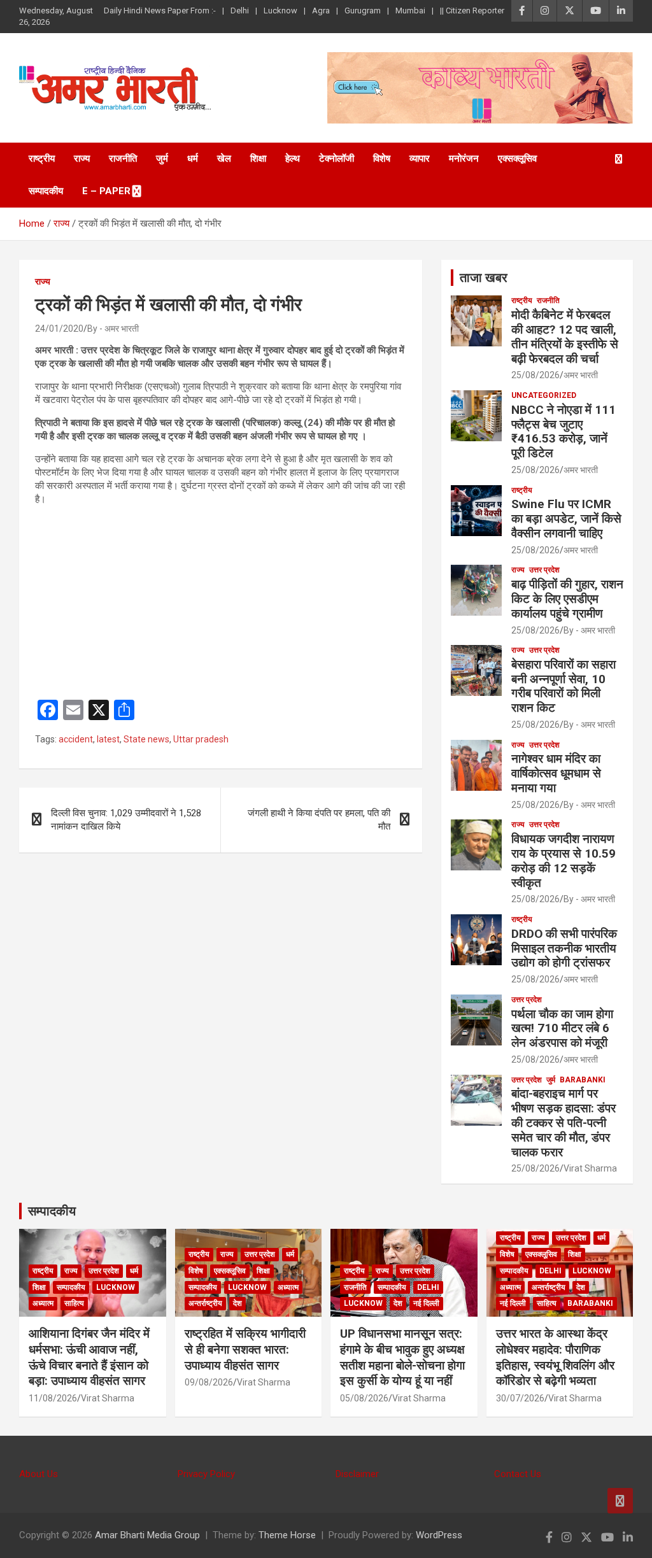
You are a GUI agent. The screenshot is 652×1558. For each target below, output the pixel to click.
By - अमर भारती (113, 328)
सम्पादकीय (46, 191)
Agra (321, 10)
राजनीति (123, 158)
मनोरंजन (464, 158)
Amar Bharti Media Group (147, 1535)
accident (76, 739)
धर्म (192, 158)
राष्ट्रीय (42, 158)
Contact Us (517, 1474)
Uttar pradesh (201, 739)
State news (146, 739)
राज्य (82, 158)
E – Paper (106, 191)
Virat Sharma (590, 1168)
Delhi (239, 10)
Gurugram (362, 10)
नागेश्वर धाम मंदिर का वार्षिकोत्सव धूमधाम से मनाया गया (556, 773)
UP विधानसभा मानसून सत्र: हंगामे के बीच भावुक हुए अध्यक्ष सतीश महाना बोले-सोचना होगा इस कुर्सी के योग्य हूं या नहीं (402, 1357)
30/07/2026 (520, 1398)
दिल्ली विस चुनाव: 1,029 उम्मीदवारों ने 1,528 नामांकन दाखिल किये (126, 819)
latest (108, 739)
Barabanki (583, 1079)
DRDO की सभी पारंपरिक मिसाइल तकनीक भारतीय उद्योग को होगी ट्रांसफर (564, 948)
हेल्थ (292, 158)
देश (237, 1303)
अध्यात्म (42, 1303)
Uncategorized (543, 395)
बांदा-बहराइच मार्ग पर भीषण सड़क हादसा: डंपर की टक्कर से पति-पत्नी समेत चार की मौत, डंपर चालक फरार (563, 1122)
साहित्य (74, 1303)
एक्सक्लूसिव (517, 158)
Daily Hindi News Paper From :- (160, 10)
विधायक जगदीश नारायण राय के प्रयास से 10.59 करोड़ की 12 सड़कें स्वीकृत (563, 860)
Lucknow (280, 10)
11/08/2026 (53, 1398)
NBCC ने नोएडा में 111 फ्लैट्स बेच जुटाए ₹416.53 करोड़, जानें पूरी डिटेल (563, 431)
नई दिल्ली (426, 1303)
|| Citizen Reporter (472, 10)
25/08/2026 (535, 375)
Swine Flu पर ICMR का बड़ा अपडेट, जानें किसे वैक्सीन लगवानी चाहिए (566, 519)
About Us (38, 1474)
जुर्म (162, 158)
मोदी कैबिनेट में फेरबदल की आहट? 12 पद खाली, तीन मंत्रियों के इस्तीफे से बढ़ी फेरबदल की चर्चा (564, 336)
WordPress (439, 1535)
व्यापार (419, 158)
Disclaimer (357, 1474)
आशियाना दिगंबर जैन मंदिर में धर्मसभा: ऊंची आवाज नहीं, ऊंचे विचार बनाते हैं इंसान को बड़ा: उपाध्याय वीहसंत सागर (89, 1357)
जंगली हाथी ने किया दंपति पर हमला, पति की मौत (319, 819)
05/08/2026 (364, 1398)
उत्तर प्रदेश (544, 569)
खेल (224, 158)
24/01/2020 (59, 328)
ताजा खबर (483, 277)
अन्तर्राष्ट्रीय (205, 1303)
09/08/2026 (209, 1382)
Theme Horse (287, 1535)
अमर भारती (580, 375)
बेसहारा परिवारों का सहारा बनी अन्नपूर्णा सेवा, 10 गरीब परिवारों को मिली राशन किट (563, 686)
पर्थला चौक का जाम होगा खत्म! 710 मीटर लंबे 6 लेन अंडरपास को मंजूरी (562, 1029)
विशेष (381, 158)
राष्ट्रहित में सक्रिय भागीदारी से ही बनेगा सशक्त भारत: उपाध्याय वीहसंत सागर (245, 1349)
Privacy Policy (206, 1474)
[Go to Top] (620, 1500)
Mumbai (410, 10)
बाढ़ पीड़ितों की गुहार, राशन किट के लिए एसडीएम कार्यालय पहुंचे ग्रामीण (567, 599)
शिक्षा (258, 158)
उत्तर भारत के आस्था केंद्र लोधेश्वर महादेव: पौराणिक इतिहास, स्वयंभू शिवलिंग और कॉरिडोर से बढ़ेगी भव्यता (555, 1357)
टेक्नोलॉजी (336, 158)
